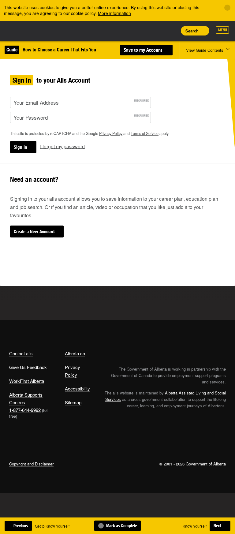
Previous (20, 525)
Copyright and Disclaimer (31, 464)
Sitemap (73, 402)
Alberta (20, 30)
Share (129, 31)
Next (217, 525)
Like (157, 30)
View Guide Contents (204, 50)
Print (171, 31)
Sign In (20, 147)
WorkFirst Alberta (26, 381)
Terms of (145, 133)
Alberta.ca (75, 353)
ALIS (50, 30)
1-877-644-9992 (25, 410)
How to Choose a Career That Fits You (59, 50)
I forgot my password (62, 146)
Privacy (110, 133)
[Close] (227, 8)
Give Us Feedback (28, 367)
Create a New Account (34, 231)
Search (192, 31)
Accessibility (77, 388)
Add (143, 31)
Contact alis (21, 353)
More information (114, 13)
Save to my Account (143, 50)
